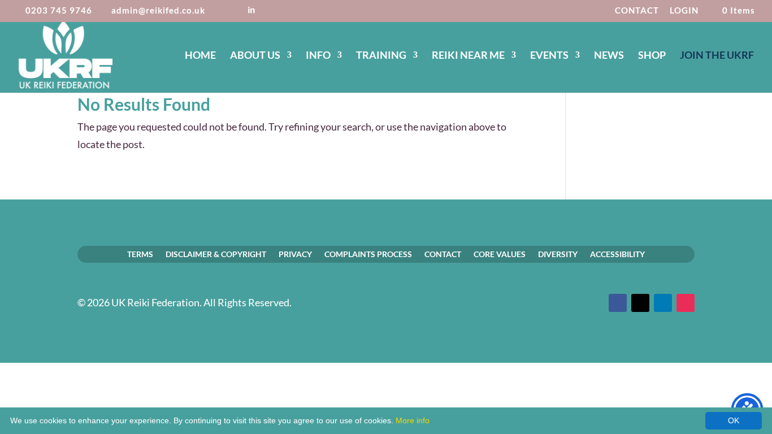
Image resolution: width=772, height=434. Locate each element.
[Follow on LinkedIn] (663, 303)
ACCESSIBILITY (617, 253)
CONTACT (637, 10)
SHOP (652, 56)
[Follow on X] (640, 303)
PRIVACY (295, 253)
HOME (200, 56)
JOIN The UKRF (717, 56)
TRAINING (381, 56)
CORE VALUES (500, 253)
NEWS (609, 56)
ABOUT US (255, 56)
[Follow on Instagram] (685, 303)
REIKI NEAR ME (468, 56)
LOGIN (684, 10)
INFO (318, 56)
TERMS (140, 253)
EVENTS (549, 56)
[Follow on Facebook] (618, 303)
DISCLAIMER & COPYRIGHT (216, 253)
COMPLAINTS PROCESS (368, 253)
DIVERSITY (558, 253)
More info (413, 420)
